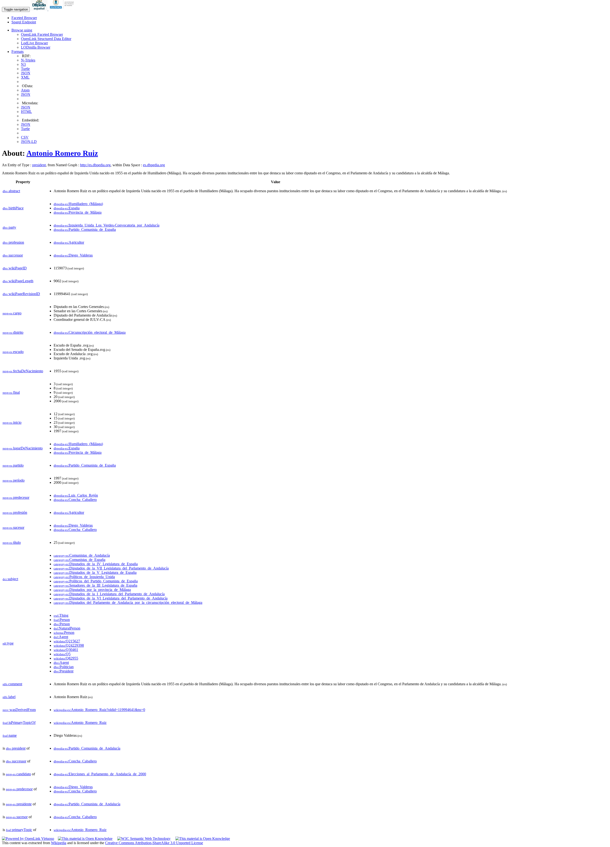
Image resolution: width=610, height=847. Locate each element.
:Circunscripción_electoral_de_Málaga (90, 332)
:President (63, 671)
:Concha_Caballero (75, 500)
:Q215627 (67, 641)
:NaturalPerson (67, 628)
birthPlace (13, 208)
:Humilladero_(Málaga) (78, 204)
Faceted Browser (24, 18)
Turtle (25, 69)
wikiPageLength (18, 281)
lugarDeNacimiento (23, 448)
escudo (13, 352)
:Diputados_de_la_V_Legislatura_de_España (95, 572)
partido (13, 465)
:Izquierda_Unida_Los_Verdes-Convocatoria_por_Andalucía (106, 225)
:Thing (61, 615)
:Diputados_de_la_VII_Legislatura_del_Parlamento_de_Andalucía (111, 568)
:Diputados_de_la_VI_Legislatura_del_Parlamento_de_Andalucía (111, 598)
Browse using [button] (21, 30)
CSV (25, 137)
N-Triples (28, 60)
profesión (15, 512)
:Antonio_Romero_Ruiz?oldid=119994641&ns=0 (99, 710)
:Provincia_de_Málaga (78, 212)
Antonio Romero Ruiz (62, 153)
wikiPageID (15, 268)
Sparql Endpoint (23, 22)
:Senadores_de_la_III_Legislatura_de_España (95, 585)
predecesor (16, 497)
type (8, 643)
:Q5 (62, 654)
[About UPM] (62, 9)
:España (67, 208)
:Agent (61, 637)
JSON (25, 73)
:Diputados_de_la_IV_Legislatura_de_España (96, 564)
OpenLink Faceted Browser (42, 34)
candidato (18, 774)
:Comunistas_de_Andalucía (82, 555)
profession (13, 242)
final (11, 392)
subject (10, 579)
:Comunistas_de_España (79, 560)
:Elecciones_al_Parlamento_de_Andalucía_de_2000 (100, 774)
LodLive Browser (34, 43)
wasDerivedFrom (19, 710)
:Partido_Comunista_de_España (85, 229)
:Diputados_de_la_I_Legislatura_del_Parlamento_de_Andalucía (109, 594)
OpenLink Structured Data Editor (46, 39)
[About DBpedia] (39, 9)
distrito (13, 332)
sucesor (13, 527)
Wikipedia (58, 843)
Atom (25, 90)
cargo (12, 313)
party (9, 227)
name (10, 735)
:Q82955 (66, 658)
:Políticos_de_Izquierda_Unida (84, 577)
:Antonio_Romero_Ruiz (80, 723)
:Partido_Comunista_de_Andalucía (87, 748)
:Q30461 (66, 650)
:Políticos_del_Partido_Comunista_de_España (96, 581)
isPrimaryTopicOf (19, 723)
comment (12, 684)
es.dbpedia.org (154, 165)
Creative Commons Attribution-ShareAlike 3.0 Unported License (154, 843)
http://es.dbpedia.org (95, 165)
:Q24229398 (69, 645)
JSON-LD (29, 142)
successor (13, 255)
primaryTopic (19, 830)
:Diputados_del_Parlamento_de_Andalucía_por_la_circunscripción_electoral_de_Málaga (128, 602)
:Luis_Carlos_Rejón (76, 495)
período (14, 480)
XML (25, 77)
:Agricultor (69, 242)
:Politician (64, 667)
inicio (12, 422)
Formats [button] (17, 52)
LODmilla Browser (35, 47)
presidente (19, 804)
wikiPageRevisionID (21, 294)
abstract (11, 191)
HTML (26, 112)
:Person (62, 620)
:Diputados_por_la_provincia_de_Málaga (92, 590)
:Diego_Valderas (73, 255)
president (39, 165)
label (9, 697)
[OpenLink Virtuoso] (28, 839)
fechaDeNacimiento (23, 371)
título (12, 542)
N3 (23, 64)
